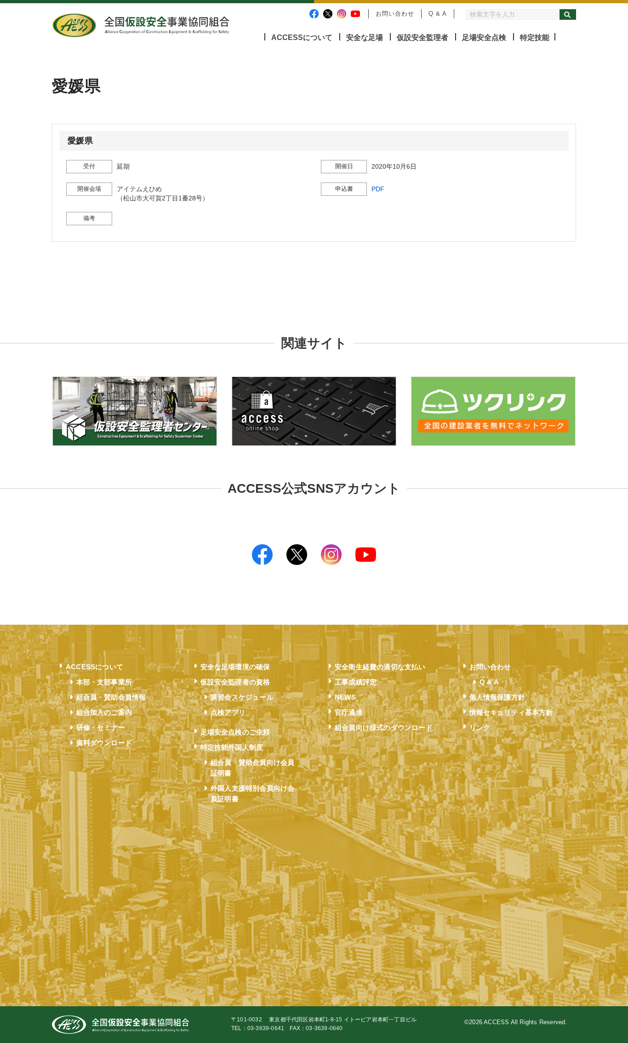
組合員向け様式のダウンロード (384, 727)
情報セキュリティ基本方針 (511, 712)
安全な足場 (364, 37)
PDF (377, 189)
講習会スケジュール (242, 697)
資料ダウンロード (104, 743)
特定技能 (534, 37)
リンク (480, 727)
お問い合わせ (395, 13)
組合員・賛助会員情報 (111, 697)
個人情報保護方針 (497, 697)
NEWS (345, 697)
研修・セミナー (100, 727)
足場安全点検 (484, 37)
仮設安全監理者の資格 (235, 682)
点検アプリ (228, 712)
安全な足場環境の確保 (235, 667)
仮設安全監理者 (422, 37)
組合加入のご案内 (104, 712)
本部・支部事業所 (104, 682)
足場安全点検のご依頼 (235, 732)
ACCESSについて (301, 37)
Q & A (437, 13)
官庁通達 (349, 712)
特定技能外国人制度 (231, 747)
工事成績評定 (356, 682)
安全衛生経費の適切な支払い (380, 667)
